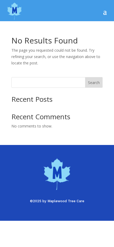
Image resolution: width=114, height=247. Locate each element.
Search (94, 82)
